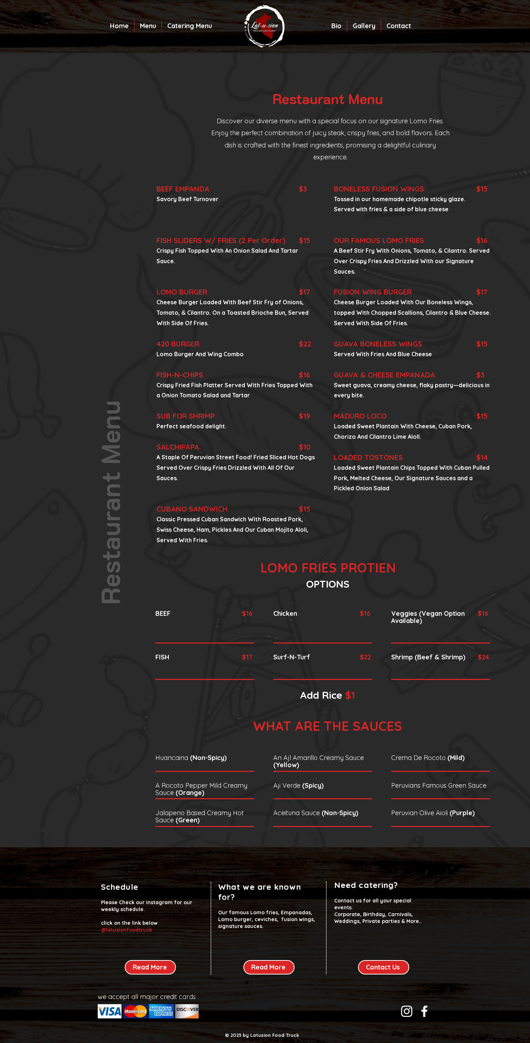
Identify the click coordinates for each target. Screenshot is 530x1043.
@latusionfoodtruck (126, 930)
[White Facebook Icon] (424, 1011)
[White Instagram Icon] (406, 1011)
